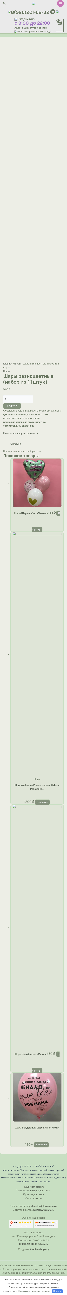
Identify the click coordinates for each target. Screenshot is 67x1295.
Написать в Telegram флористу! (20, 433)
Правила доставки (33, 1194)
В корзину (12, 405)
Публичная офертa (33, 1187)
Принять (57, 1291)
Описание (15, 443)
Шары (17, 363)
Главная (7, 363)
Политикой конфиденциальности (34, 1291)
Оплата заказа (33, 1198)
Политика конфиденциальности (33, 1190)
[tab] (37, 444)
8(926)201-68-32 (30, 12)
